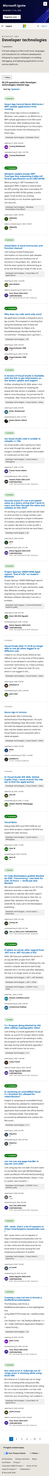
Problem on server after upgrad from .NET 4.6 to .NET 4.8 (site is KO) (24, 951)
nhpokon (13, 1134)
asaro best (13, 694)
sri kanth (13, 1267)
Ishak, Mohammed (17, 411)
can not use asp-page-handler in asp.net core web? (21, 1162)
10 (34, 1439)
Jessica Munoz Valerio (18, 420)
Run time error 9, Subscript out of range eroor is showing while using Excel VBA (23, 1373)
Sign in (44, 26)
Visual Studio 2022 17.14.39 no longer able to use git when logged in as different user (23, 648)
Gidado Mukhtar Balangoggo (21, 804)
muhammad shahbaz (18, 1007)
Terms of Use (32, 1466)
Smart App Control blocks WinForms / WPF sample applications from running (24, 106)
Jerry (11, 542)
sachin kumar (14, 1411)
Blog (34, 1459)
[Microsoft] (24, 26)
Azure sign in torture (15, 712)
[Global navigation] (2, 26)
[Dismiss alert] (45, 4)
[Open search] (38, 26)
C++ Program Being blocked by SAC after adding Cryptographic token (22, 1026)
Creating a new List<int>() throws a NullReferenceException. (23, 1298)
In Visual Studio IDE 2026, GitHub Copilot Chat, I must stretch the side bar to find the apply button (23, 779)
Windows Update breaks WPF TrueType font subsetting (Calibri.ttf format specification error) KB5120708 (24, 176)
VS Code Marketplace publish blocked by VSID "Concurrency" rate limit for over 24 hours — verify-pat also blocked (24, 879)
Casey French (14, 1062)
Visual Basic (10, 822)
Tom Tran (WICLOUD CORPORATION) (17, 1206)
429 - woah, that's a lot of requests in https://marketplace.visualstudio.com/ (24, 1229)
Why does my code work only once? (23, 314)
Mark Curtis (14, 1340)
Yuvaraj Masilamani (17, 146)
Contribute (6, 1462)
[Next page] (40, 1439)
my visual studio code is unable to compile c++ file (22, 439)
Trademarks (24, 1469)
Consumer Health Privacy (12, 1466)
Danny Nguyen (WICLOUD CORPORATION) (19, 552)
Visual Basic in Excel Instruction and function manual (23, 246)
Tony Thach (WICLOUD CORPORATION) (18, 294)
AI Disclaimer (7, 1459)
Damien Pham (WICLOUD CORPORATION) (19, 480)
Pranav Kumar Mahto (18, 470)
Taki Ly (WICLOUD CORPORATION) (23, 931)
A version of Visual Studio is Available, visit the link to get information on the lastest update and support (24, 378)
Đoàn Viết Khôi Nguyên (18, 616)
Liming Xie (13, 922)
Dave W (12, 848)
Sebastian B (14, 685)
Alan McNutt (14, 284)
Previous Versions (22, 1459)
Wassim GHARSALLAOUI (19, 998)
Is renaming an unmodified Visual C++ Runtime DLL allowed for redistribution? (22, 1094)
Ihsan (11, 749)
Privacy (16, 1462)
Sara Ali (12, 794)
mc (10, 1196)
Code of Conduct (8, 1469)
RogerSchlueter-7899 (17, 348)
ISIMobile (13, 218)
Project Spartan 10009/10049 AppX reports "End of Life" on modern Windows (22, 574)
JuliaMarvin (13, 758)
